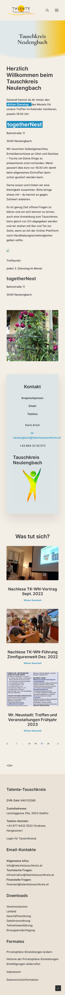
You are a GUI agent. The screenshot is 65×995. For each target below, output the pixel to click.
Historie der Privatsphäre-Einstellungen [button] (32, 959)
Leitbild (11, 911)
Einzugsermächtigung (20, 930)
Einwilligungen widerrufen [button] (23, 964)
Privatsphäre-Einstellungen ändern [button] (29, 952)
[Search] (45, 10)
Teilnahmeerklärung (19, 925)
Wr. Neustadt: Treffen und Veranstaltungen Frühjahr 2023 (32, 720)
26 (35, 743)
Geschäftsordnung (18, 916)
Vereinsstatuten (17, 906)
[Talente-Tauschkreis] (21, 10)
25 (29, 743)
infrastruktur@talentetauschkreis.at (30, 875)
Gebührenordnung (18, 920)
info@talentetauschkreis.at (24, 865)
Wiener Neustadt (33, 600)
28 (48, 743)
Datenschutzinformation (22, 979)
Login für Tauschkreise (21, 838)
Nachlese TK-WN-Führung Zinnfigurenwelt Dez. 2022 (32, 654)
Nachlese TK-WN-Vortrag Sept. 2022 (32, 591)
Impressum (13, 971)
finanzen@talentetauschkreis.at (27, 884)
